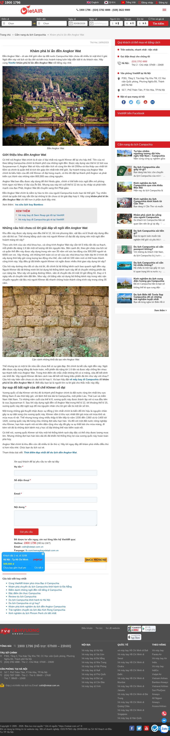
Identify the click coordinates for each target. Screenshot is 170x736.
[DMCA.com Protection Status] (96, 560)
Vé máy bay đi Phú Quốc (94, 674)
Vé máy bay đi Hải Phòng (94, 666)
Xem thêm (160, 310)
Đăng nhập (147, 2)
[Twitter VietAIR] (131, 102)
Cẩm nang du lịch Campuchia (135, 144)
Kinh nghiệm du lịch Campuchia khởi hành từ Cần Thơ (148, 201)
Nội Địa (86, 644)
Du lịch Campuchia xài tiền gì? (149, 231)
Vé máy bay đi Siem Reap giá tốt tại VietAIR (41, 215)
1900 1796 (30, 543)
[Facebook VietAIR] (124, 102)
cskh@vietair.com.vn (32, 546)
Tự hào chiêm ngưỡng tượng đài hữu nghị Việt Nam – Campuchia (149, 153)
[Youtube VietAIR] (145, 102)
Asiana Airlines (159, 706)
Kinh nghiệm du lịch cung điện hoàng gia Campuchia (149, 279)
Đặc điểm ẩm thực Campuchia (24, 593)
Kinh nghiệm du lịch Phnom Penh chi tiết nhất (31, 613)
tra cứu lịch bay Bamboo (29, 204)
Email (18, 493)
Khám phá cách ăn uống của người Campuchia (147, 216)
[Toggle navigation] (164, 10)
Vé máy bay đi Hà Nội (92, 650)
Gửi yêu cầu (26, 531)
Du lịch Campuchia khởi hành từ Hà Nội (28, 600)
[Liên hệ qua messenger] (164, 721)
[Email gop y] (153, 102)
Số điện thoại (22, 480)
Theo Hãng (159, 644)
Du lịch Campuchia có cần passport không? (148, 247)
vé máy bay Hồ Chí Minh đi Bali (133, 650)
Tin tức (99, 628)
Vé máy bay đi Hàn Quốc (130, 718)
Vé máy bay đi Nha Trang (94, 662)
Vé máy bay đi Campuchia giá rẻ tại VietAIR (41, 219)
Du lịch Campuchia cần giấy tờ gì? (147, 168)
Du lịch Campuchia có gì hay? (23, 603)
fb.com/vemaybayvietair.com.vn (42, 550)
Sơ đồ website (113, 628)
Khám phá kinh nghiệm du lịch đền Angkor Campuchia (36, 606)
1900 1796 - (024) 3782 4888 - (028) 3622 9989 (104, 9)
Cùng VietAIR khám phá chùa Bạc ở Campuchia (33, 583)
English (95, 2)
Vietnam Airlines (160, 678)
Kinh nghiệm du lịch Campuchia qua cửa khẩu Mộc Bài (148, 185)
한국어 (112, 2)
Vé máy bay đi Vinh (91, 686)
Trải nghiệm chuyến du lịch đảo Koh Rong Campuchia (36, 609)
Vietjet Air (156, 674)
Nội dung (20, 507)
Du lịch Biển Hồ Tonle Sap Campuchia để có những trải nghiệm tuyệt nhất (148, 297)
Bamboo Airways (160, 682)
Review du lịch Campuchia (21, 596)
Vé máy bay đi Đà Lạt (92, 678)
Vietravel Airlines (160, 686)
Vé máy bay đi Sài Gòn (93, 654)
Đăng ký (163, 2)
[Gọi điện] (164, 714)
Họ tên (18, 466)
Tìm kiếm (158, 23)
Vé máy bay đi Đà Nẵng (93, 658)
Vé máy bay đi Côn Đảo (93, 682)
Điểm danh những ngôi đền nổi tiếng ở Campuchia (34, 590)
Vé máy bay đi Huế (91, 670)
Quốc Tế (123, 644)
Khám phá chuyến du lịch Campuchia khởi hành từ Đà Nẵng (39, 586)
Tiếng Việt (131, 2)
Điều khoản (87, 628)
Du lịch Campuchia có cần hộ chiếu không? (148, 263)
